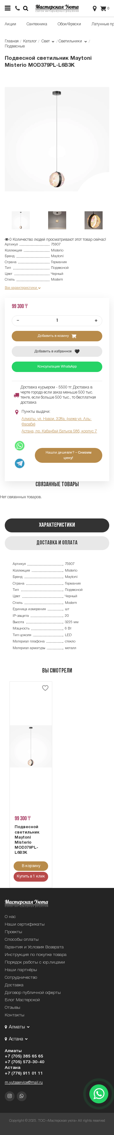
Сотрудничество (21, 978)
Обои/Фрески (69, 24)
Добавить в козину (54, 336)
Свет (46, 41)
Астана (12, 1068)
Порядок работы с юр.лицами (35, 962)
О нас (10, 917)
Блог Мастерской (22, 1000)
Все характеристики (21, 287)
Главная (12, 41)
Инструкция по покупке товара (35, 955)
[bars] (7, 8)
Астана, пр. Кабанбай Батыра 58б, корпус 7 (59, 431)
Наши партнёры (21, 970)
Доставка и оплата (57, 543)
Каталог (30, 41)
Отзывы (12, 1008)
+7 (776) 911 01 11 (24, 1073)
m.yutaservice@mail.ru (24, 1082)
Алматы (13, 1051)
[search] (17, 9)
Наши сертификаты (25, 924)
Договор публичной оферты (33, 993)
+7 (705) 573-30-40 (24, 1062)
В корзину (31, 866)
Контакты (14, 1015)
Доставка (14, 985)
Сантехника (37, 24)
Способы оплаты (22, 940)
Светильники (71, 41)
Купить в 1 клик (31, 876)
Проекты (13, 932)
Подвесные (15, 46)
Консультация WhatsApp (57, 366)
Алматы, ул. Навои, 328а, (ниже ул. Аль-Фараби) (57, 421)
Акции (10, 24)
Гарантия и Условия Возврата (34, 947)
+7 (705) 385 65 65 (24, 1056)
